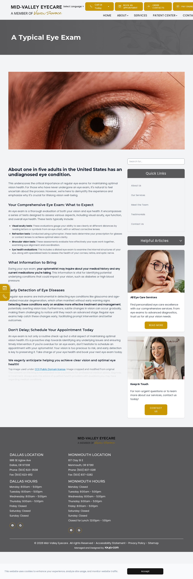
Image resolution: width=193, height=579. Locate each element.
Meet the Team (139, 204)
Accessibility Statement (110, 543)
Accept (145, 571)
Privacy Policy (136, 543)
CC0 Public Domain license (50, 369)
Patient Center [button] (164, 15)
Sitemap (153, 543)
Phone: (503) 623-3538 (24, 470)
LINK (117, 3)
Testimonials (138, 214)
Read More (156, 325)
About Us (136, 185)
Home (107, 15)
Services (140, 15)
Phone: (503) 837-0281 (82, 470)
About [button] (121, 15)
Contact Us (137, 224)
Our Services (138, 195)
